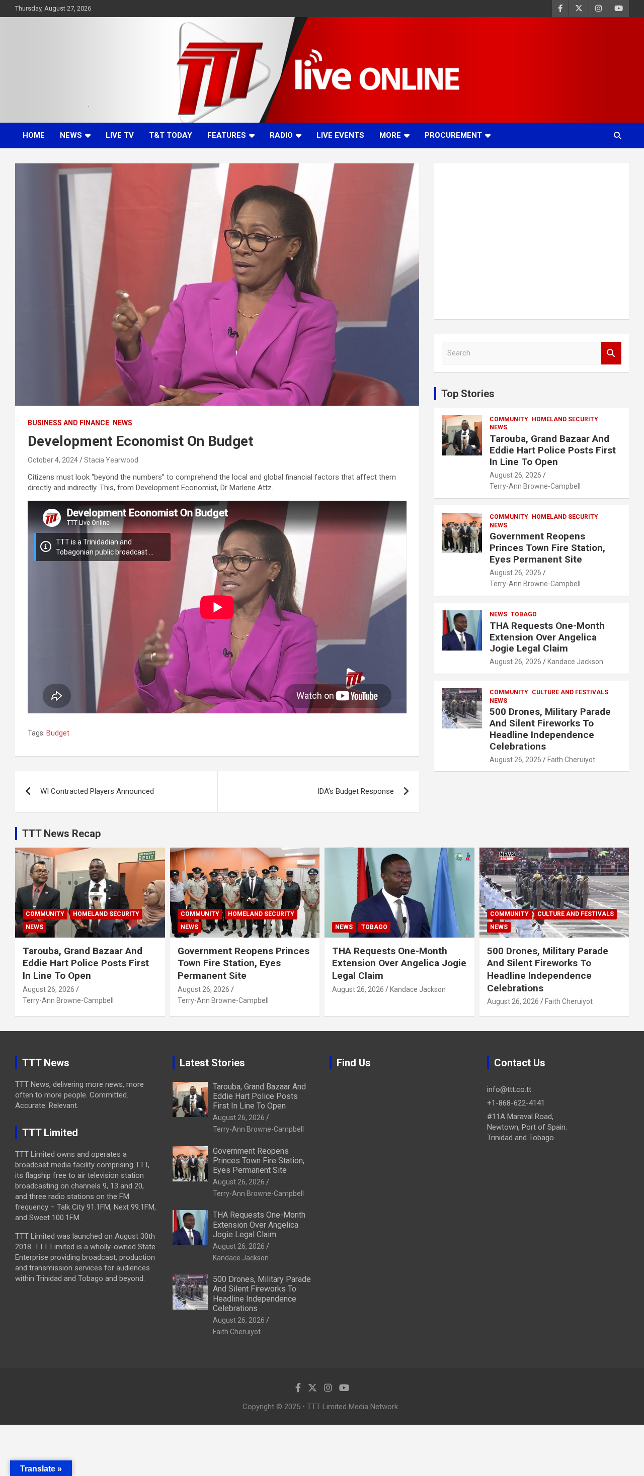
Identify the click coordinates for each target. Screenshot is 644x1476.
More (390, 135)
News (71, 135)
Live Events (340, 135)
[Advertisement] (531, 241)
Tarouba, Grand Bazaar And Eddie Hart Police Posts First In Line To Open (553, 450)
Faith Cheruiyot (571, 760)
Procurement (453, 135)
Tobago (524, 614)
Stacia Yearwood (111, 460)
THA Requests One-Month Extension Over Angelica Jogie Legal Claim (547, 637)
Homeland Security (565, 419)
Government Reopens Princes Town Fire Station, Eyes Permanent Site (547, 547)
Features (226, 135)
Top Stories (468, 394)
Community (509, 419)
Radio (281, 135)
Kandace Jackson (575, 662)
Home (34, 135)
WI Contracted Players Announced (97, 791)
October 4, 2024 (53, 460)
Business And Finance (68, 423)
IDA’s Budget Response (355, 791)
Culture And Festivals (570, 692)
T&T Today (170, 135)
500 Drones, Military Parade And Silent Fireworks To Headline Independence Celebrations (550, 729)
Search (611, 353)
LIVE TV (120, 135)
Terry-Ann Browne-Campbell (535, 486)
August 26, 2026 (515, 475)
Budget (57, 733)
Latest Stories (212, 1063)
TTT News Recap (61, 833)
